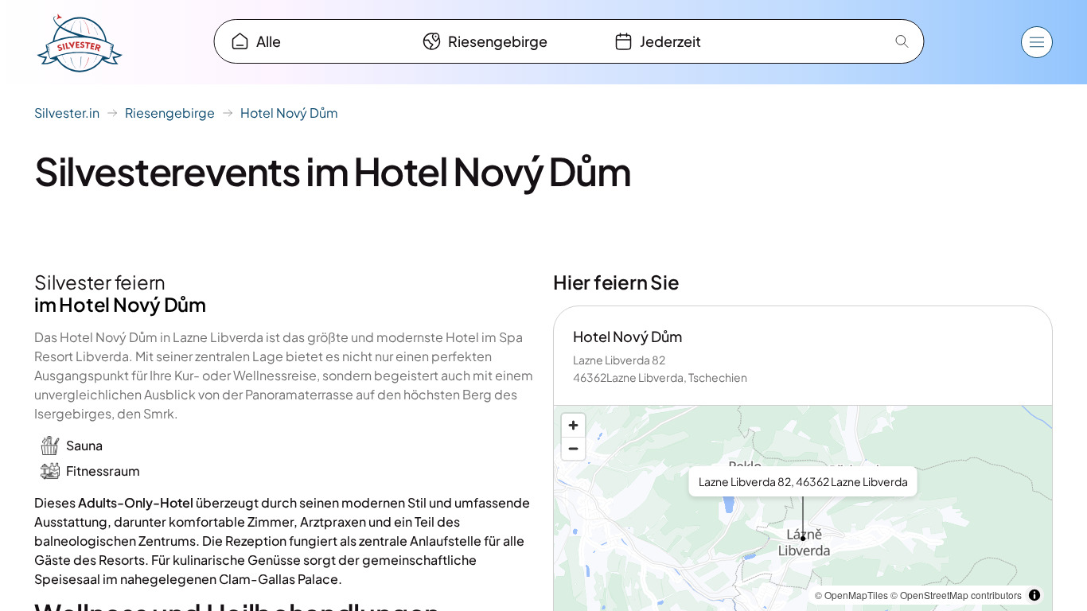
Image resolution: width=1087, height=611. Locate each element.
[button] (803, 518)
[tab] (312, 41)
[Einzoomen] (573, 425)
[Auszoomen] (573, 448)
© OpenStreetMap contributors (956, 594)
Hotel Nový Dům (289, 112)
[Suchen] (902, 41)
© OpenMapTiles (851, 594)
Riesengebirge (170, 112)
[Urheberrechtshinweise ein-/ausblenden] (1034, 595)
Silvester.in (66, 112)
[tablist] (504, 41)
